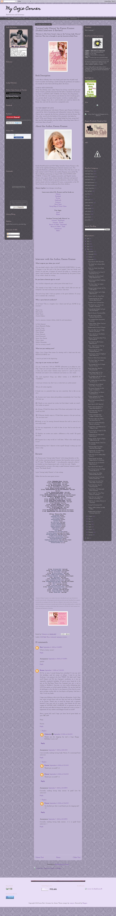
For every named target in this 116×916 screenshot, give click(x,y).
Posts (9, 233)
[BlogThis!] (63, 634)
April (89, 527)
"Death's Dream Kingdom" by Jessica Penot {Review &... (95, 407)
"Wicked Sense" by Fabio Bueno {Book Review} (96, 435)
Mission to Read (57, 588)
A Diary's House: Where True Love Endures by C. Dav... (97, 324)
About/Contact (73, 18)
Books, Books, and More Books (57, 500)
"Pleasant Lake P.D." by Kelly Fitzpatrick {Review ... (95, 350)
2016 (88, 238)
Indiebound (58, 228)
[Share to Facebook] (67, 634)
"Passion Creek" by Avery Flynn (96, 296)
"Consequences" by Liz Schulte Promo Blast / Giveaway (95, 385)
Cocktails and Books (56, 525)
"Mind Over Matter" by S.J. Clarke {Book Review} (96, 292)
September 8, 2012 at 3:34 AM (59, 774)
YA (86, 197)
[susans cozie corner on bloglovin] (14, 123)
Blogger (85, 903)
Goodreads (58, 200)
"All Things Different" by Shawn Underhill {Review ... (96, 393)
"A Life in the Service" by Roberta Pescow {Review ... (96, 334)
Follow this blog (18, 137)
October (90, 257)
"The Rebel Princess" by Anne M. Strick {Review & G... (96, 272)
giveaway (87, 214)
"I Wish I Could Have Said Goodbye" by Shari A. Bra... (95, 415)
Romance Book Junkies (57, 492)
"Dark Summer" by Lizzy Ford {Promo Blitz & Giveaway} (95, 481)
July (89, 519)
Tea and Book (55, 515)
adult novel (87, 199)
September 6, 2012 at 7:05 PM (58, 659)
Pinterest (58, 202)
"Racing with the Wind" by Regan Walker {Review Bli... (96, 439)
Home (9, 18)
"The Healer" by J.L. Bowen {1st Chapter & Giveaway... (95, 305)
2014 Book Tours (89, 179)
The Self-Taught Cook (57, 507)
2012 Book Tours (45, 637)
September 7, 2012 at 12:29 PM (58, 788)
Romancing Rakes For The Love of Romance (57, 489)
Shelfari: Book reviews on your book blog (16, 224)
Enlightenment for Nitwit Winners (96, 327)
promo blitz (87, 220)
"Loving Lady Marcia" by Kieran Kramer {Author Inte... (96, 477)
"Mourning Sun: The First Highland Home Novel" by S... (97, 354)
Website (58, 194)
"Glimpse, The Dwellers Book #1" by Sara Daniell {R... (97, 338)
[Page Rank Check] (9, 889)
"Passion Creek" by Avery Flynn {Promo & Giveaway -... (96, 493)
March (90, 529)
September (91, 259)
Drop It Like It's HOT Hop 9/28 (95, 261)
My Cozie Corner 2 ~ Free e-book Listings (38, 18)
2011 (88, 538)
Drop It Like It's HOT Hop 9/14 (95, 404)
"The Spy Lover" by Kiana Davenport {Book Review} (95, 316)
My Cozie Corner (23, 9)
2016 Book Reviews (89, 185)
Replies (44, 730)
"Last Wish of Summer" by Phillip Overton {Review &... (96, 469)
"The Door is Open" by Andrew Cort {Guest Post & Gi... (96, 419)
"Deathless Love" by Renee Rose (96, 302)
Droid (58, 212)
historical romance (56, 637)
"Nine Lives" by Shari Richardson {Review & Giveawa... (96, 423)
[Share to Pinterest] (69, 634)
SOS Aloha (57, 503)
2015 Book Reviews (89, 182)
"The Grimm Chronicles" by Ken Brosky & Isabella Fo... (96, 389)
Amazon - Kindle (58, 222)
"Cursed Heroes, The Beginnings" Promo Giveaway (96, 489)
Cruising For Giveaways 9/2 (95, 505)
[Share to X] (65, 634)
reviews (64, 637)
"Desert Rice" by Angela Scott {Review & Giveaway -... (95, 497)
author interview (89, 202)
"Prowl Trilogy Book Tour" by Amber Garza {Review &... (95, 373)
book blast (87, 205)
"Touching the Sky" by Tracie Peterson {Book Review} (95, 299)
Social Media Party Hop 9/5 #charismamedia (95, 485)
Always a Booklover (56, 526)
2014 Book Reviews (90, 176)
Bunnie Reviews (51, 511)
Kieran (42, 670)
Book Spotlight (88, 191)
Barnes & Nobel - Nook (58, 226)
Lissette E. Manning (56, 504)
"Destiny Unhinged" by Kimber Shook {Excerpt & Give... (95, 397)
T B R (56, 530)
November (91, 254)
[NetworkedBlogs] (18, 134)
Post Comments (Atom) (62, 864)
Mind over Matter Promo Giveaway (97, 358)
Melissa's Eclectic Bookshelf (57, 488)
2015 (88, 241)
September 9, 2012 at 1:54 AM (63, 734)
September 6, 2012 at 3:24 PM (52, 647)
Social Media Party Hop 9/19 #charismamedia (95, 369)
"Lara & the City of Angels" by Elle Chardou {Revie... (97, 431)
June (89, 521)
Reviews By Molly (56, 482)
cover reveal (88, 211)
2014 (88, 244)
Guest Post (87, 194)
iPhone (58, 214)
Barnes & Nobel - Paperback (58, 224)
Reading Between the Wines (56, 541)
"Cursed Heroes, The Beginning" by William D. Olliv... (96, 427)
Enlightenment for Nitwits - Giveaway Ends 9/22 (95, 512)
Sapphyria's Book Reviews (52, 540)
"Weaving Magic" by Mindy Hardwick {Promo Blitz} (95, 447)
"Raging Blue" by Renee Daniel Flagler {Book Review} (95, 276)
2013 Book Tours (89, 174)
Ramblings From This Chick (56, 499)
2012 (88, 249)
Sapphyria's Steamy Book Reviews (56, 496)
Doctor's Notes (57, 484)
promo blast (88, 217)
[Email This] (62, 634)
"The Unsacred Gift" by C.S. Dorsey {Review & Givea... (96, 365)
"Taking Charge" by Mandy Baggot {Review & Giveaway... (96, 459)
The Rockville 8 (58, 508)
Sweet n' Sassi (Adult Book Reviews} (58, 18)
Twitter (58, 198)
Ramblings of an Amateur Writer (57, 501)
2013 (88, 246)
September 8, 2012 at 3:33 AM (59, 765)
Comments (11, 236)
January (90, 535)
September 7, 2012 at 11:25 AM (58, 750)
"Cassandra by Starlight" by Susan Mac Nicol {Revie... (96, 309)
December (91, 251)
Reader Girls (57, 592)
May (89, 524)
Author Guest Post (89, 188)
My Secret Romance (56, 485)
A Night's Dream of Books (56, 535)
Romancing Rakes (56, 519)
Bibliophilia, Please (57, 481)
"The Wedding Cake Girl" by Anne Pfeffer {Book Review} (97, 377)
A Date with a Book (55, 585)
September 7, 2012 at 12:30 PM (58, 819)
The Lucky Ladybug (52, 533)
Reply (41, 652)
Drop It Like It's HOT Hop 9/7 (95, 466)
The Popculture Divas (52, 510)
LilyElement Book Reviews (56, 493)
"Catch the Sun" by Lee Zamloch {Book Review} (96, 463)
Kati (41, 647)
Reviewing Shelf (57, 569)
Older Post (76, 857)
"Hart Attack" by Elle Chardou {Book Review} (95, 342)
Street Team (58, 204)
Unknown (48, 734)
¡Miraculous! (55, 529)
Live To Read (56, 486)
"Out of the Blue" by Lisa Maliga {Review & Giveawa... (96, 330)
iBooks (58, 230)
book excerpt (88, 208)
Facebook (58, 196)
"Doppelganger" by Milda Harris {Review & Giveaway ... (96, 451)
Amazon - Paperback (58, 220)
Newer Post (40, 857)
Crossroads (55, 589)
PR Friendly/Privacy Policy (19, 18)
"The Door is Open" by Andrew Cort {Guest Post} (96, 284)
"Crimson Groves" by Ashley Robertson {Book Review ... (95, 473)
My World (57, 497)
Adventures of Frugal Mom (57, 505)
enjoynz (72, 903)
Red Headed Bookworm (51, 495)
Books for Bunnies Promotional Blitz (96, 313)
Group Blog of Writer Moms (58, 206)
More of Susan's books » (18, 204)
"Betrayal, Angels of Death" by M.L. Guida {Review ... (97, 289)
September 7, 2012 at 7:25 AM (54, 670)
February (90, 532)
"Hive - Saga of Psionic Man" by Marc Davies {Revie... (96, 346)
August (90, 516)
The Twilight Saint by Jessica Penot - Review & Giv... (97, 381)
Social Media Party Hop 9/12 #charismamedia (95, 411)
